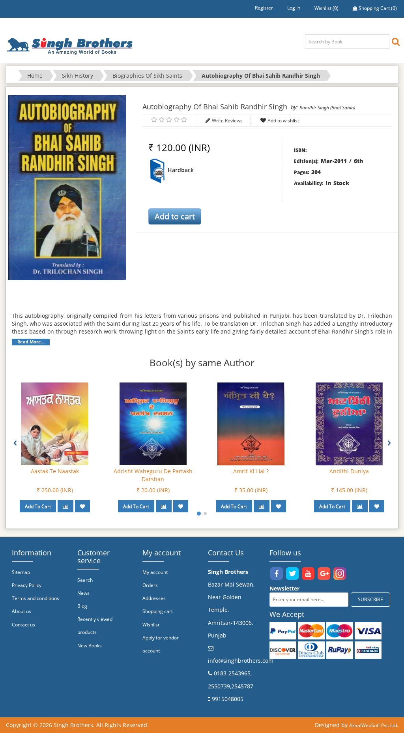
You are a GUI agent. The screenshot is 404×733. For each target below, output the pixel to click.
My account (155, 572)
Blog (82, 606)
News (83, 593)
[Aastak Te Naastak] (54, 423)
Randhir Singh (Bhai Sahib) (327, 107)
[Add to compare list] (65, 506)
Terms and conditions (35, 598)
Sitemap (21, 572)
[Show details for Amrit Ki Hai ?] (250, 423)
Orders (150, 585)
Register (264, 7)
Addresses (154, 598)
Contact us (23, 624)
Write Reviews (227, 120)
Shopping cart (157, 611)
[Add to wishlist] (82, 506)
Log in (293, 7)
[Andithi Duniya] (349, 423)
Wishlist (150, 624)
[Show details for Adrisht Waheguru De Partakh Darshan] (153, 423)
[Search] (395, 41)
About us (21, 611)
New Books (89, 645)
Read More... (31, 342)
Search (85, 580)
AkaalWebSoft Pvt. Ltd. (373, 725)
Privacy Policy (26, 585)
